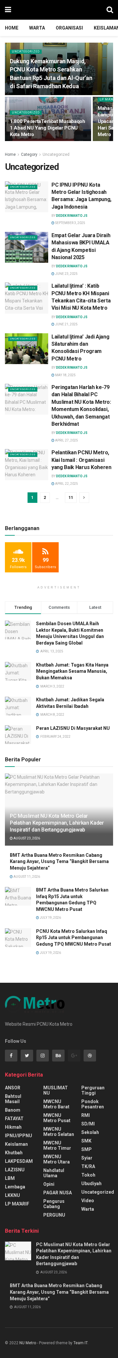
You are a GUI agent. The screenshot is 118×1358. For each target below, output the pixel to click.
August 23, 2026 (26, 838)
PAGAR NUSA (57, 1192)
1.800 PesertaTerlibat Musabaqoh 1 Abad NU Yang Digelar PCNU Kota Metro (47, 127)
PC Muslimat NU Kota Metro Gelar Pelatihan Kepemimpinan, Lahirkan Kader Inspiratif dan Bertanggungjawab (57, 823)
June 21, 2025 (66, 324)
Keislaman (16, 1144)
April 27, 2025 (66, 440)
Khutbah (14, 1152)
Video (87, 1200)
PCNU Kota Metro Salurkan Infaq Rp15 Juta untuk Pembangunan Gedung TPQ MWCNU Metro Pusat (73, 938)
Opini (48, 1184)
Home (11, 28)
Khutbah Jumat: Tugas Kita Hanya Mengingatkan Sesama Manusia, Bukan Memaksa (72, 671)
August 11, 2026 (26, 876)
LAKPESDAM (19, 1161)
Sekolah (90, 1132)
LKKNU (12, 1195)
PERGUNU (54, 1215)
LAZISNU (15, 1169)
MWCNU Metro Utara (56, 1159)
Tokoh (88, 1175)
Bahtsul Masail (13, 1099)
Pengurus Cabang (54, 1204)
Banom (12, 1110)
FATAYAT (14, 1118)
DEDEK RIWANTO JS (72, 215)
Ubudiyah (91, 1183)
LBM (10, 1178)
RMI (85, 1115)
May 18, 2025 (65, 375)
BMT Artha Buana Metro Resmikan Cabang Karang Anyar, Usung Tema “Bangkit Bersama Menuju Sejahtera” (59, 862)
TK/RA (88, 1166)
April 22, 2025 (66, 483)
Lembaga (15, 1186)
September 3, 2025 (69, 223)
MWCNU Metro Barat (56, 1104)
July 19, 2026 (50, 917)
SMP (86, 1149)
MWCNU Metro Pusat (56, 1118)
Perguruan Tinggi (93, 1090)
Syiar (86, 1158)
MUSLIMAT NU (55, 1090)
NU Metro (27, 1343)
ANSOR (12, 1087)
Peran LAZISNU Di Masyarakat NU (73, 728)
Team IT (80, 1343)
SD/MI (88, 1123)
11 (71, 497)
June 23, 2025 (66, 274)
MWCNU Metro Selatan (58, 1131)
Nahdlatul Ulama (53, 1173)
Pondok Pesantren (92, 1104)
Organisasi (69, 28)
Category (29, 154)
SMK (86, 1140)
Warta (37, 28)
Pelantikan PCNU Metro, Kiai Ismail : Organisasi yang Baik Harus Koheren (81, 459)
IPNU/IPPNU (18, 1135)
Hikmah (13, 1127)
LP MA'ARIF (17, 1203)
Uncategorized (26, 51)
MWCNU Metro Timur (57, 1145)
